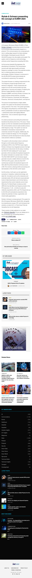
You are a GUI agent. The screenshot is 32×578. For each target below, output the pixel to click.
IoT (12, 221)
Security (4, 445)
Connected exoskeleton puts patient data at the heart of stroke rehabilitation (22, 400)
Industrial (4, 424)
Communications (5, 13)
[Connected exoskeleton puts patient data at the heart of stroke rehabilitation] (23, 389)
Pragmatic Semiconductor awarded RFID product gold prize (18, 300)
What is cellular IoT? (16, 240)
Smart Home (5, 451)
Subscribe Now (14, 568)
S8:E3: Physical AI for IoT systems (16, 283)
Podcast (16, 281)
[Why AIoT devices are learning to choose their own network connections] (23, 367)
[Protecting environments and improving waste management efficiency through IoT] (4, 536)
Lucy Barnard (13, 285)
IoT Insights (20, 373)
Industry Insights (6, 430)
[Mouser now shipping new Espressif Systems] (4, 500)
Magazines (4, 435)
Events (3, 419)
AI (9, 314)
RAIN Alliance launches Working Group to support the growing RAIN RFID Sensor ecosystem (18, 308)
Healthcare (19, 395)
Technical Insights (6, 461)
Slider (15, 221)
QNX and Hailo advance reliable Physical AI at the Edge (18, 317)
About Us (6, 568)
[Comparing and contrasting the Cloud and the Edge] (4, 528)
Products (4, 443)
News (10, 297)
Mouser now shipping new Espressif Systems (18, 500)
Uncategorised (5, 467)
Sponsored (4, 456)
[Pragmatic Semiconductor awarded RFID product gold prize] (5, 299)
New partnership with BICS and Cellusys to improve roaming (16, 247)
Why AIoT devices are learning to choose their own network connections (23, 377)
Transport (4, 373)
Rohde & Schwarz (7, 47)
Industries (4, 427)
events (19, 219)
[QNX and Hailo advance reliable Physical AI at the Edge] (5, 316)
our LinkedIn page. (11, 216)
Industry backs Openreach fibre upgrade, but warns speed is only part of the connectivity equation (8, 400)
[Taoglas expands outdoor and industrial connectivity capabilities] (4, 507)
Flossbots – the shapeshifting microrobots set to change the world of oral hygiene (19, 521)
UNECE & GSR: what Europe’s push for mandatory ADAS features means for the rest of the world (8, 378)
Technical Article (6, 459)
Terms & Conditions (16, 570)
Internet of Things (6, 221)
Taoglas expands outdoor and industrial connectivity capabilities (17, 507)
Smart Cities (5, 448)
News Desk (7, 23)
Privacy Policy (24, 568)
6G (7, 219)
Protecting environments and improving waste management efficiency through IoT (18, 536)
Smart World (5, 453)
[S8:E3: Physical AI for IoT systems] (16, 269)
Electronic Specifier (9, 212)
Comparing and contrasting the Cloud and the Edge (18, 528)
